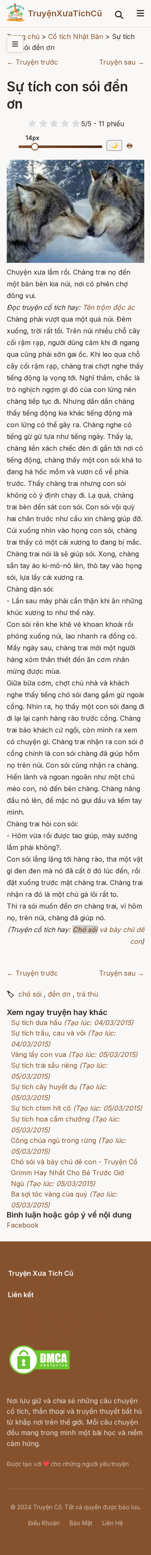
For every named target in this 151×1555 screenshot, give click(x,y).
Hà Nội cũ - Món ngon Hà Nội (56, 1315)
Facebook (23, 1225)
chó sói (30, 994)
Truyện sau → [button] (121, 62)
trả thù (87, 994)
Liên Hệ (112, 1522)
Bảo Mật (81, 1522)
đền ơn (59, 994)
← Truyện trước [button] (32, 62)
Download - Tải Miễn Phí (47, 1336)
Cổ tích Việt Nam (35, 1282)
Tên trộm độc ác (109, 307)
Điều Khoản (44, 1522)
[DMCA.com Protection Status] (39, 1373)
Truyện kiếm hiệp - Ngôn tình (55, 1325)
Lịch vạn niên (29, 1304)
